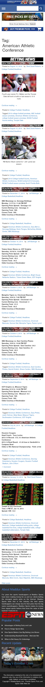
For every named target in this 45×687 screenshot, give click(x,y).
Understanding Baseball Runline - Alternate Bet (22, 636)
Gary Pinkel (35, 413)
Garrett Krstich (13, 369)
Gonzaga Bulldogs (9, 229)
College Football (8, 69)
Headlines (17, 69)
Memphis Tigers (25, 323)
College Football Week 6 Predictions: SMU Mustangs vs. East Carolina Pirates (21, 329)
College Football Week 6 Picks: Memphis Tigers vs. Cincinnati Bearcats (20, 283)
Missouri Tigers (28, 415)
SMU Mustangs (13, 231)
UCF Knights (36, 277)
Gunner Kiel (14, 323)
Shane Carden (25, 369)
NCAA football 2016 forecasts (28, 181)
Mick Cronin (14, 578)
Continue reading (10, 105)
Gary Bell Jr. (35, 227)
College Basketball (8, 196)
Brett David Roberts (34, 66)
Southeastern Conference (11, 417)
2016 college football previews (19, 113)
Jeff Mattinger (34, 193)
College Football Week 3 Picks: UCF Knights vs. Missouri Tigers (21, 375)
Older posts (6, 583)
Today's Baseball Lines (18, 663)
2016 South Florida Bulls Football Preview (21, 125)
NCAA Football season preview (13, 183)
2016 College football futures (18, 178)
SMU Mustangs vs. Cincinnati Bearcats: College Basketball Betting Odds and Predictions (19, 537)
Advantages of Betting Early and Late (18, 625)
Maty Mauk (18, 415)
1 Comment (6, 467)
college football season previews (14, 118)
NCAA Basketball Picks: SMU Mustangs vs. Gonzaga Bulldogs (21, 189)
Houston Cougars (18, 461)
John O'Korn (13, 463)
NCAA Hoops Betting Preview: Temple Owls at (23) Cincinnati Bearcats (22, 473)
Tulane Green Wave (23, 277)
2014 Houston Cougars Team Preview (18, 422)
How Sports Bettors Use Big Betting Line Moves (22, 632)
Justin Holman (7, 415)
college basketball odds (25, 527)
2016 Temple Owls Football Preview (18, 63)
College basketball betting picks (21, 525)
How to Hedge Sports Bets (14, 629)
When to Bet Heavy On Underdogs (17, 639)
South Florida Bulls (32, 183)
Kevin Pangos (22, 229)
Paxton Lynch (37, 323)
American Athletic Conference (26, 116)
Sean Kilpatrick (24, 578)
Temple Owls (18, 120)
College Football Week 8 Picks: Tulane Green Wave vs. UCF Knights (22, 237)
